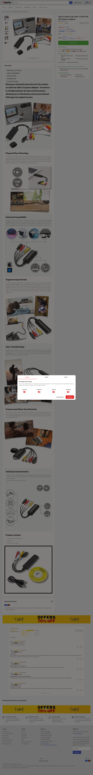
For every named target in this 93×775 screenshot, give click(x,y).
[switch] (24, 392)
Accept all (70, 397)
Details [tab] (46, 377)
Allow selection (60, 397)
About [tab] (65, 377)
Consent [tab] (27, 377)
